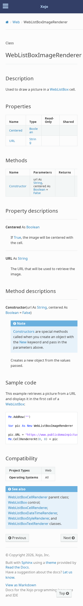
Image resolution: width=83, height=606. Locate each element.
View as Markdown (21, 585)
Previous (18, 537)
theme (51, 562)
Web (16, 22)
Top (62, 593)
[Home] (7, 22)
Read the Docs (17, 567)
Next (67, 537)
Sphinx (26, 562)
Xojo (44, 6)
